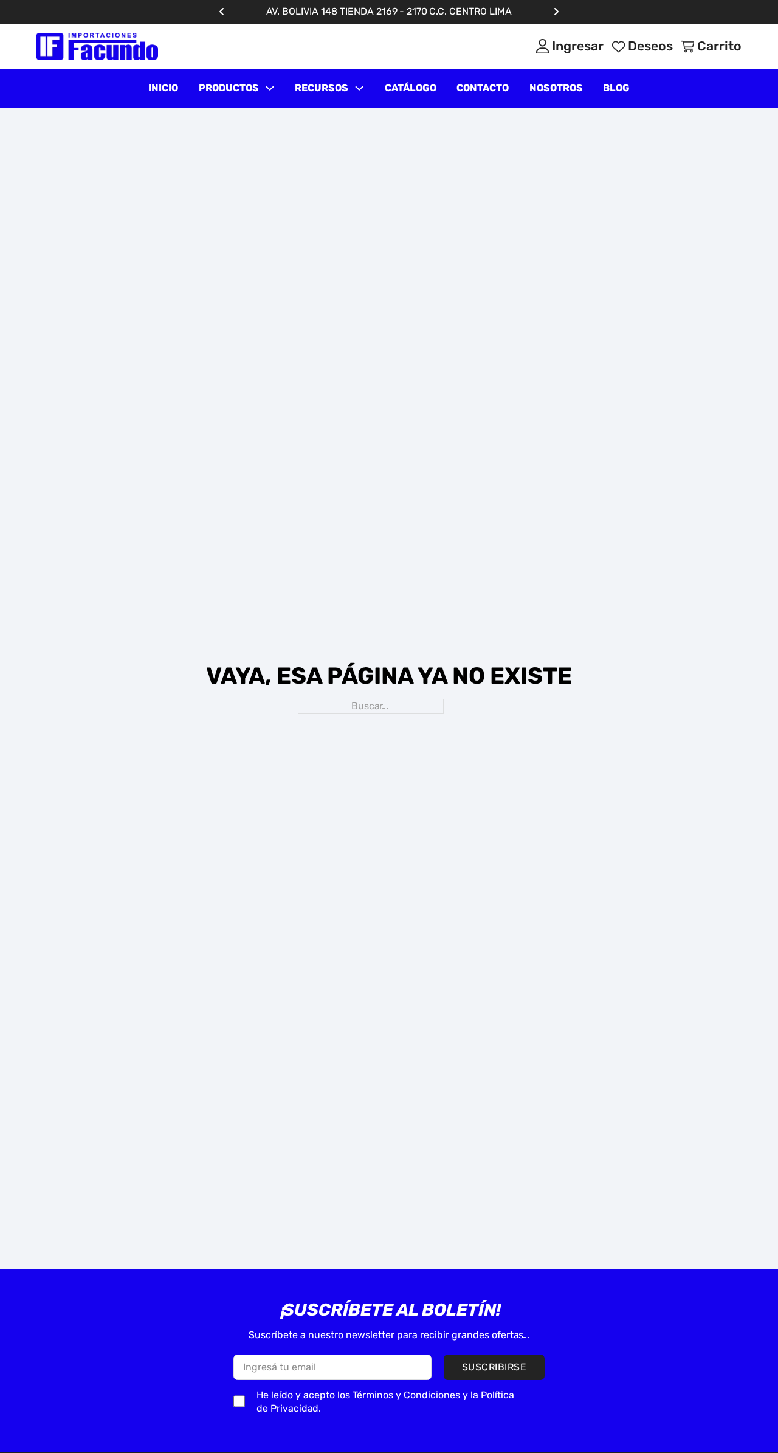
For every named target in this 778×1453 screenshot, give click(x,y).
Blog (616, 88)
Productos (229, 88)
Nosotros (556, 88)
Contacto (482, 88)
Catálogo (410, 88)
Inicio (163, 88)
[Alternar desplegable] (270, 88)
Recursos (321, 88)
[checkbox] (239, 1401)
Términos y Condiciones (406, 1395)
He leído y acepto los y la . (385, 1402)
